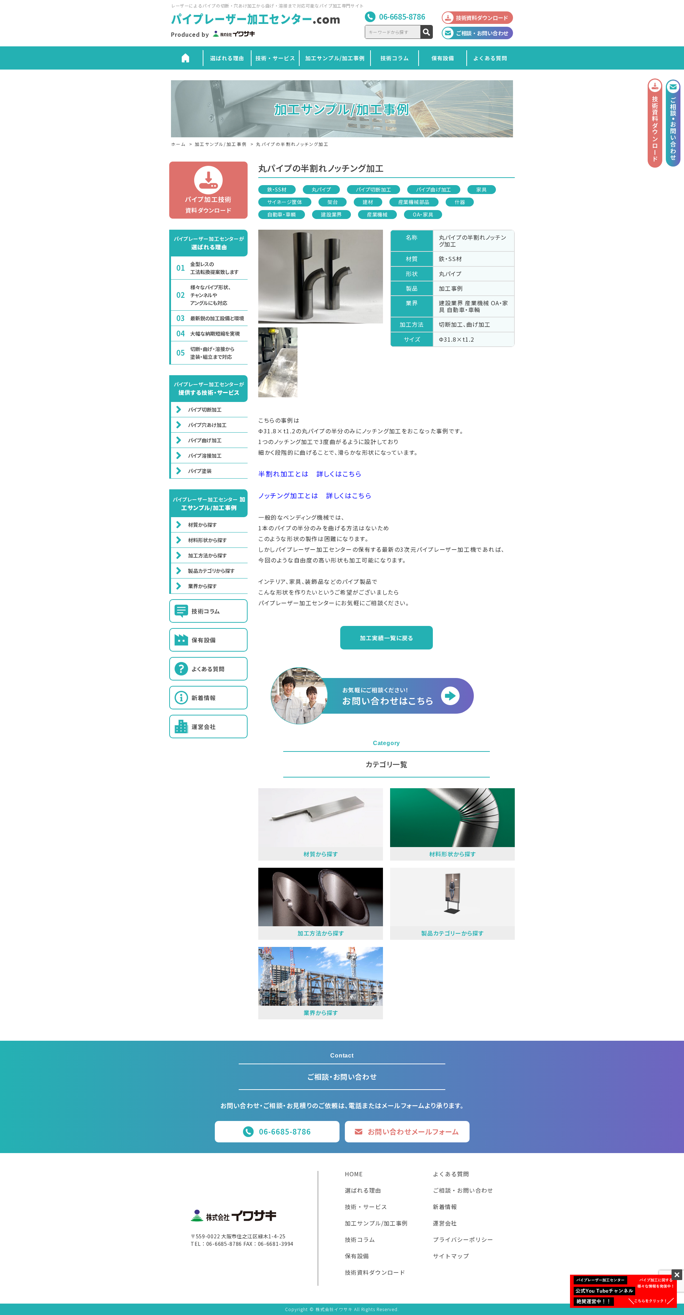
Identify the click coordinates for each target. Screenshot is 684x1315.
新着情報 (204, 697)
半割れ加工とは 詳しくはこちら (310, 473)
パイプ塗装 (200, 470)
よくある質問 (490, 58)
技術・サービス (275, 58)
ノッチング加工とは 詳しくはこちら (315, 495)
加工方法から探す (207, 555)
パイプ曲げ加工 (433, 189)
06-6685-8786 (402, 16)
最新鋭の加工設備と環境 (217, 318)
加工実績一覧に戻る (386, 637)
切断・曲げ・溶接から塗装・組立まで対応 (212, 352)
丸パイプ (321, 189)
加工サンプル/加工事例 (335, 58)
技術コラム (394, 58)
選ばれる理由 (227, 58)
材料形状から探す (207, 540)
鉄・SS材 (277, 189)
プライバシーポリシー (463, 1240)
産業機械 (377, 214)
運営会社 (204, 726)
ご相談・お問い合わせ (463, 1190)
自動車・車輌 (281, 214)
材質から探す (202, 524)
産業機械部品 (414, 201)
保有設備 (442, 58)
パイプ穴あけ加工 (207, 424)
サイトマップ (451, 1256)
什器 (460, 201)
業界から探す (202, 586)
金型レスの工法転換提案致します (214, 267)
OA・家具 (423, 214)
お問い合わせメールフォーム (413, 1131)
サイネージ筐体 (284, 201)
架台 (332, 201)
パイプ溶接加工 (205, 455)
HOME (354, 1174)
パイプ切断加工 (373, 189)
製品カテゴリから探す (211, 570)
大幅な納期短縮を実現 (215, 333)
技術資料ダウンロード (375, 1272)
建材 (368, 201)
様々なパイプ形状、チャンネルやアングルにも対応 (210, 295)
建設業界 (331, 214)
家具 (481, 189)
